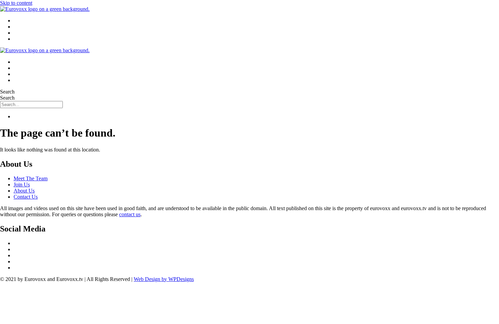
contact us (130, 214)
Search (7, 92)
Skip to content (16, 3)
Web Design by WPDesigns (164, 279)
